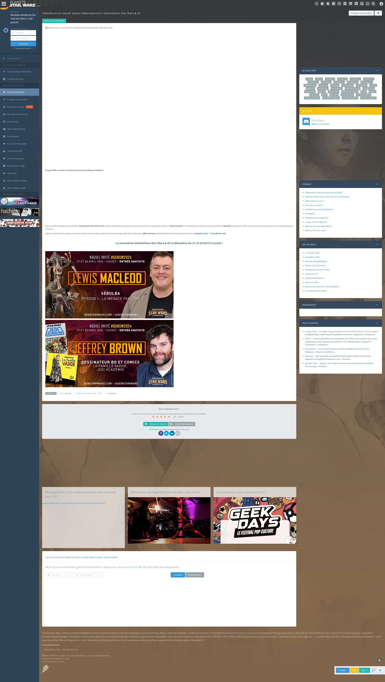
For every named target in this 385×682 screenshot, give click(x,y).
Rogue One (333, 92)
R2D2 (232, 636)
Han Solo (183, 636)
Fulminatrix (310, 348)
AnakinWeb (83, 633)
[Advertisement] (168, 197)
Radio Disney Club (52, 649)
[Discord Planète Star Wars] (356, 3)
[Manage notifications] (379, 660)
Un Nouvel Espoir (351, 633)
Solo (324, 95)
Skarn (77, 557)
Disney (155, 633)
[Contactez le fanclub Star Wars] (368, 3)
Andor (309, 79)
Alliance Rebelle (366, 363)
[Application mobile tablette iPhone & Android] (316, 3)
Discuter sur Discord (157, 424)
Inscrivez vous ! (195, 575)
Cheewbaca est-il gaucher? (317, 217)
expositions (351, 636)
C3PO (225, 636)
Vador (206, 233)
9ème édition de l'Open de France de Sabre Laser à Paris (165, 492)
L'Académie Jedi (312, 257)
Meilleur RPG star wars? (315, 230)
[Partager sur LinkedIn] (172, 433)
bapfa (106, 557)
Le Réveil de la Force (234, 633)
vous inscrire (129, 567)
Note (363, 670)
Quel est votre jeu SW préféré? (318, 226)
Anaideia (114, 557)
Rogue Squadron (350, 92)
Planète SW (368, 88)
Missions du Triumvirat (315, 265)
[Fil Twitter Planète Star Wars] (345, 3)
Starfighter (347, 95)
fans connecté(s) (320, 121)
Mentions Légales (58, 655)
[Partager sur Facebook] (160, 433)
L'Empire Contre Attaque (55, 636)
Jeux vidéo (362, 85)
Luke (169, 636)
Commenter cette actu (184, 424)
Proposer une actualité (361, 13)
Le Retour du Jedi (90, 636)
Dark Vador (205, 636)
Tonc (329, 363)
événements (368, 636)
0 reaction (112, 393)
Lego (305, 636)
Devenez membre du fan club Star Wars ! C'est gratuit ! (23, 18)
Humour (335, 85)
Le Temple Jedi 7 (312, 252)
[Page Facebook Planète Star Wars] (333, 3)
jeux (299, 636)
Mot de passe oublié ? (23, 48)
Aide (354, 670)
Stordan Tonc (311, 363)
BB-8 (240, 636)
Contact (90, 655)
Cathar (308, 338)
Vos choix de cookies (76, 655)
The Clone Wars (312, 98)
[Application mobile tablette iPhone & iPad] (322, 3)
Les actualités (58, 557)
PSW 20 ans (310, 92)
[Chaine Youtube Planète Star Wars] (350, 3)
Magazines (323, 88)
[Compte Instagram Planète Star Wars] (339, 3)
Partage (342, 670)
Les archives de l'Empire (315, 290)
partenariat (12, 194)
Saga (363, 92)
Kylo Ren (216, 636)
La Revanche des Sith (318, 633)
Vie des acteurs (368, 98)
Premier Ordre (363, 348)
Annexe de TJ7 (311, 274)
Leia (175, 636)
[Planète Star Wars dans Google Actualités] (362, 3)
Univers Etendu (350, 98)
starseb (84, 557)
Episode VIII (366, 82)
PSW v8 (45, 655)
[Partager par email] (177, 433)
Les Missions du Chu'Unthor (317, 269)
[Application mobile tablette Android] (328, 3)
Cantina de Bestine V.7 (315, 278)
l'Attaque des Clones (283, 633)
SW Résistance (363, 95)
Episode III (355, 79)
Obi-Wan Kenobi (353, 88)
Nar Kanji (309, 356)
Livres (373, 85)
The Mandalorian (331, 98)
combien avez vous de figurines (319, 209)
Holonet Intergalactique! (316, 261)
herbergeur (310, 213)
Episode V (326, 82)
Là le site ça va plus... (314, 205)
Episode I (330, 79)
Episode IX (313, 82)
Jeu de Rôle (347, 85)
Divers (319, 79)
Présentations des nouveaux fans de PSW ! (324, 192)
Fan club (323, 85)
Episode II (342, 79)
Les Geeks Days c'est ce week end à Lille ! (241, 492)
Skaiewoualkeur (96, 557)
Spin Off (334, 95)
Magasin (310, 88)
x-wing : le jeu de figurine (316, 222)
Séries (373, 92)
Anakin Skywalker (156, 636)
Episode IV (368, 79)
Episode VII (353, 82)
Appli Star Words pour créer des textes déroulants (327, 196)
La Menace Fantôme (198, 633)
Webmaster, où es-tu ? (315, 201)
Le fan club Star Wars (14, 65)
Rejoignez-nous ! (102, 655)
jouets (293, 636)
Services (314, 95)
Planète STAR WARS (24, 4)
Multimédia (336, 88)
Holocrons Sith (311, 282)
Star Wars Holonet (70, 649)
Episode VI (339, 82)
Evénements (310, 85)
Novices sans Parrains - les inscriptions (322, 286)
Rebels (322, 92)
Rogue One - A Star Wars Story (83, 640)
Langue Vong (311, 331)
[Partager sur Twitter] (166, 433)
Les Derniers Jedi (179, 640)
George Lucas (139, 633)
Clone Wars (335, 636)
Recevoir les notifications (54, 20)
